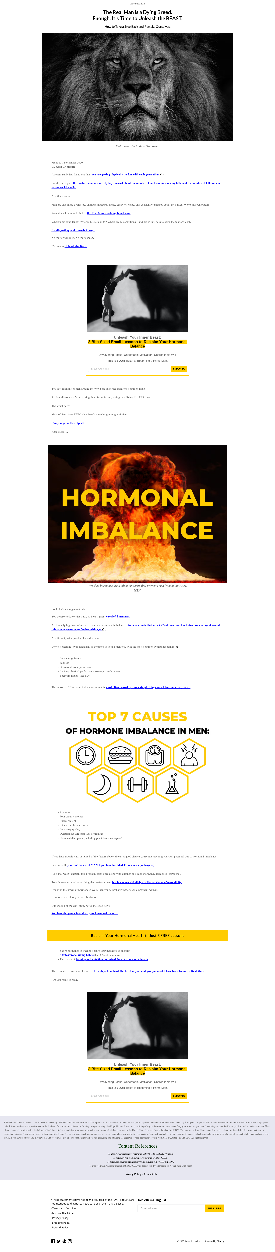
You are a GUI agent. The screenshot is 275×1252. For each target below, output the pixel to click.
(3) (176, 646)
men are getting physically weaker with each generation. (125, 174)
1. (109, 1154)
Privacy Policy (133, 1174)
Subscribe (179, 368)
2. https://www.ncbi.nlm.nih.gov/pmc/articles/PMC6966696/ (140, 1158)
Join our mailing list (152, 1200)
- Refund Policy (59, 1227)
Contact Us (150, 1174)
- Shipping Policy (60, 1222)
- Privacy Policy (59, 1218)
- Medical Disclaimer (63, 1213)
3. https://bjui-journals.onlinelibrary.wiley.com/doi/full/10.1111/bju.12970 (140, 1162)
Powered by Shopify (214, 1241)
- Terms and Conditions (65, 1208)
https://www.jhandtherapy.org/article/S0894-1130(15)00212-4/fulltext (142, 1154)
